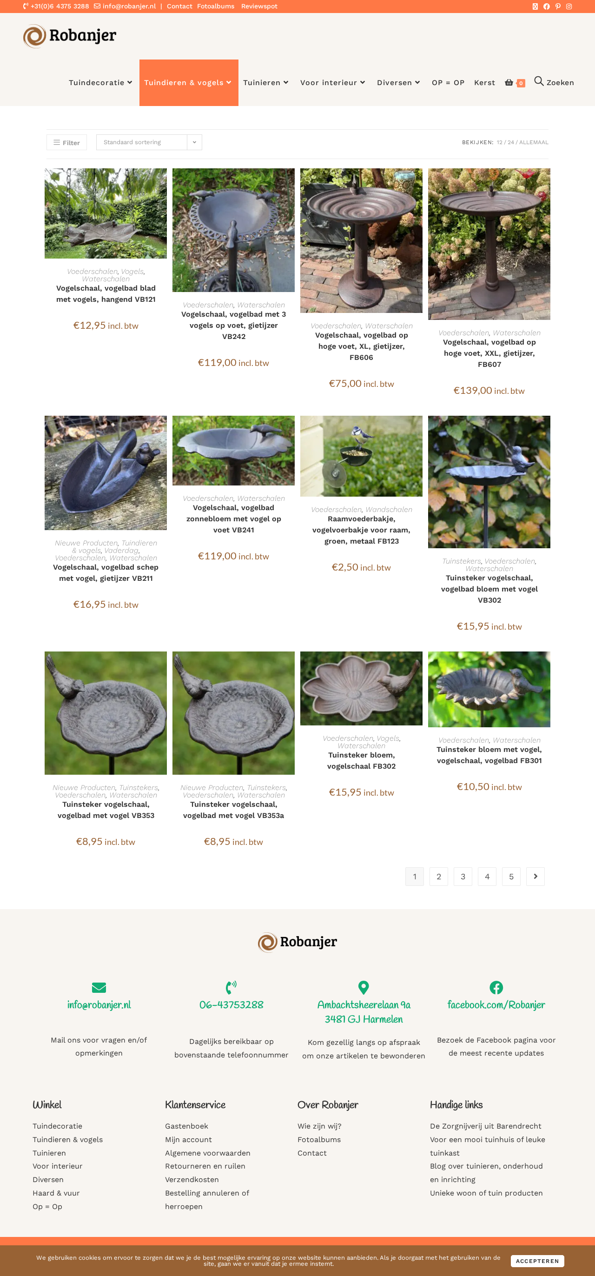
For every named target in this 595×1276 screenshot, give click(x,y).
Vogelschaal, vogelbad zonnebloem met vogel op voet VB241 (233, 518)
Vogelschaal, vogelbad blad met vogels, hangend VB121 (106, 294)
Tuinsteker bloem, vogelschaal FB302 (361, 761)
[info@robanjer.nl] (99, 988)
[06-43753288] (231, 988)
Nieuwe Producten (86, 542)
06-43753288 (231, 1005)
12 (499, 142)
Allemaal (534, 142)
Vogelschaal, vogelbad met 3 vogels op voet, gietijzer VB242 (233, 325)
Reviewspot (259, 6)
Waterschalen (106, 278)
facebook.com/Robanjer (496, 1005)
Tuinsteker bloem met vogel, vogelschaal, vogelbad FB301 (489, 755)
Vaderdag (121, 550)
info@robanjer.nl (129, 6)
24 (511, 142)
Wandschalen (388, 509)
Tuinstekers (461, 561)
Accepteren (537, 1261)
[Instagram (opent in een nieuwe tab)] (567, 6)
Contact (179, 6)
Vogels (132, 271)
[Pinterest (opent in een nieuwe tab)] (558, 6)
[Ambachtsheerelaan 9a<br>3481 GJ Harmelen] (364, 988)
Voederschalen (92, 271)
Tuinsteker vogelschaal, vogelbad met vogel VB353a (233, 810)
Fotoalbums (215, 6)
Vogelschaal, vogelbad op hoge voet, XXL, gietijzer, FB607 (489, 353)
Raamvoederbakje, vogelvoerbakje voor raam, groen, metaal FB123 (361, 529)
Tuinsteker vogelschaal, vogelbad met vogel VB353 (106, 810)
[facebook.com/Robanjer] (496, 988)
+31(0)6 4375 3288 (58, 6)
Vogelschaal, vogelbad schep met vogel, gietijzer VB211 (106, 573)
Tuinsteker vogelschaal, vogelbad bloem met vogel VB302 (489, 589)
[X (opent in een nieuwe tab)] (535, 6)
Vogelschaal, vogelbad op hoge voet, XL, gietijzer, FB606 (361, 346)
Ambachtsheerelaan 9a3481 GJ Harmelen (363, 1012)
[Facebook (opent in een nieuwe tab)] (547, 6)
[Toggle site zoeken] (554, 83)
